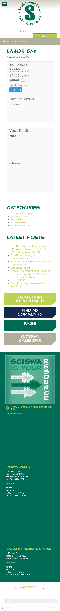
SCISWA (12, 467)
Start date (14, 69)
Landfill (25, 467)
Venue (12, 135)
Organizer (15, 104)
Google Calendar (18, 85)
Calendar (14, 79)
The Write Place (7, 608)
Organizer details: (21, 98)
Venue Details (19, 130)
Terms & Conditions (30, 586)
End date (14, 74)
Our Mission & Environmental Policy (28, 408)
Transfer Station (37, 549)
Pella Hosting (54, 608)
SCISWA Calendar (18, 81)
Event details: (18, 64)
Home (6, 41)
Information (17, 163)
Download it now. (14, 413)
